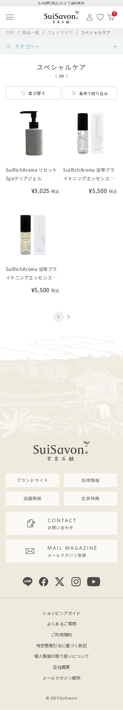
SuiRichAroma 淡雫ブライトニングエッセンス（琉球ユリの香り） (88, 178)
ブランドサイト (33, 480)
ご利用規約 (61, 635)
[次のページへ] (68, 317)
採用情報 (90, 480)
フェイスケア (60, 32)
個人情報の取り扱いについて (61, 656)
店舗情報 (33, 498)
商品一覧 (30, 32)
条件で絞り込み (93, 93)
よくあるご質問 (62, 624)
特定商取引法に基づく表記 (61, 646)
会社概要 (61, 667)
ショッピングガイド (61, 613)
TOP (10, 32)
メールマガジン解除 (61, 678)
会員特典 (90, 498)
